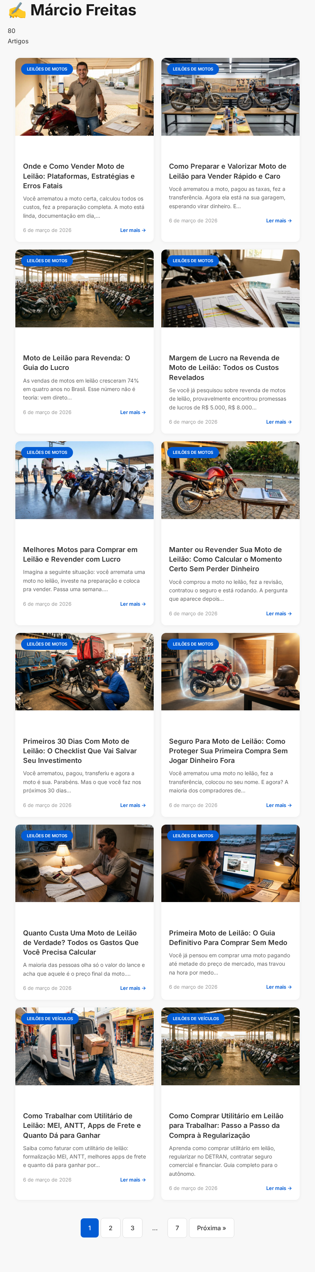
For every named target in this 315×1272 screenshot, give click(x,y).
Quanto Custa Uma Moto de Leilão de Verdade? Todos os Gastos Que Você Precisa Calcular (81, 942)
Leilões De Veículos (50, 1018)
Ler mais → (133, 230)
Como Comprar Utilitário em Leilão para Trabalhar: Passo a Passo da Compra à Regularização (226, 1125)
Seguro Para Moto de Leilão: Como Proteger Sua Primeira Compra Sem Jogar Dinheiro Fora (228, 750)
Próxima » (211, 1228)
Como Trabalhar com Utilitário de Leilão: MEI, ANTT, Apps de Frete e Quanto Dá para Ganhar (82, 1125)
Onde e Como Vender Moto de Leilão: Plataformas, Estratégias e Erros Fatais (79, 175)
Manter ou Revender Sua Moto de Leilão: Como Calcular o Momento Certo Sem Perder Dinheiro (225, 559)
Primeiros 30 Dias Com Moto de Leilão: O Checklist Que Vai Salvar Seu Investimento (80, 750)
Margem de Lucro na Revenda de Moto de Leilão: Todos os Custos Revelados (224, 367)
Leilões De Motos (47, 69)
